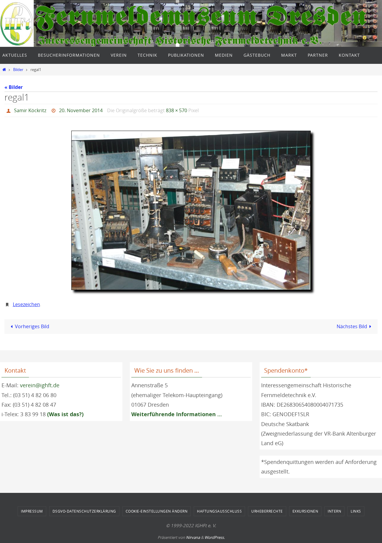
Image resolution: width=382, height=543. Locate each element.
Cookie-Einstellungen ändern (157, 511)
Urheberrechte (267, 511)
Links (356, 511)
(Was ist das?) (65, 414)
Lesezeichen (26, 304)
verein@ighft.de (39, 385)
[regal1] (191, 210)
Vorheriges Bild (32, 326)
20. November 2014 (81, 110)
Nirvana (193, 537)
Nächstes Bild (352, 326)
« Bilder (13, 87)
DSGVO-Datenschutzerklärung (84, 511)
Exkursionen (305, 511)
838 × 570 (176, 110)
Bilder (18, 69)
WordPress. (214, 537)
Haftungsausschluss (219, 511)
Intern (334, 511)
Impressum (32, 511)
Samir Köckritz (30, 110)
